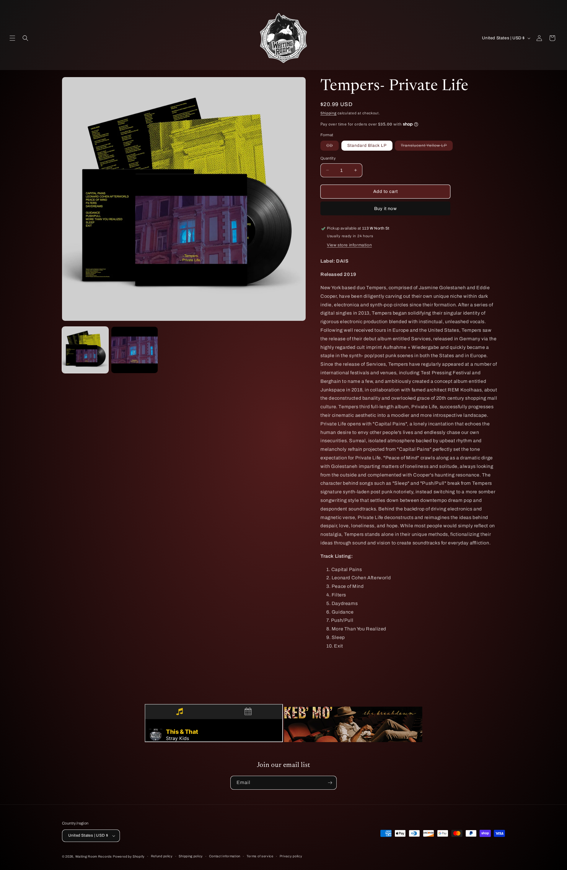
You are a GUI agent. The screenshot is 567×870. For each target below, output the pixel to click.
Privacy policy (291, 856)
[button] (12, 38)
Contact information (224, 856)
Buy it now (385, 208)
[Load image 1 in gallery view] (85, 350)
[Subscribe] (329, 783)
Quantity (328, 158)
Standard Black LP (367, 145)
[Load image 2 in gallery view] (134, 350)
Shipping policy (191, 856)
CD (332, 147)
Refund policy (162, 856)
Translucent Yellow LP (427, 147)
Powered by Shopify (129, 856)
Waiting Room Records (93, 856)
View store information (349, 245)
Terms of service (260, 856)
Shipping (328, 113)
